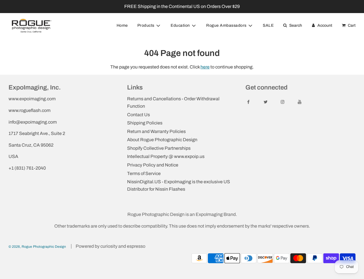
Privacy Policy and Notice (152, 165)
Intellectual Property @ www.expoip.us (165, 156)
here (205, 66)
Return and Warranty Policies (156, 131)
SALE (268, 25)
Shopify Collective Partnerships (159, 148)
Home (122, 25)
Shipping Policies (144, 122)
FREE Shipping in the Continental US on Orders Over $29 (182, 6)
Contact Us (138, 114)
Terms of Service (144, 173)
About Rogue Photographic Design (162, 139)
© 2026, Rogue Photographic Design (37, 247)
